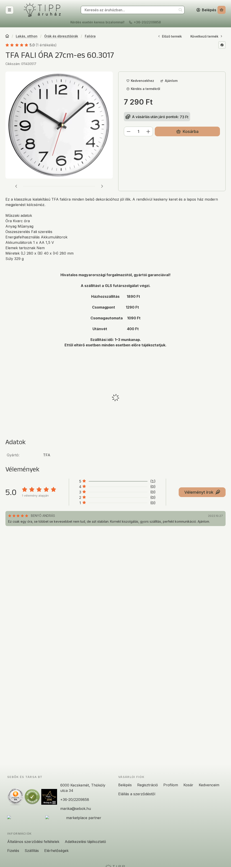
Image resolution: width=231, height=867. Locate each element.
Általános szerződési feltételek (33, 841)
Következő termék (204, 36)
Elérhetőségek (56, 850)
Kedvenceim (209, 785)
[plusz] (148, 132)
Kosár (188, 785)
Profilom (170, 785)
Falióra (90, 36)
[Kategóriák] (9, 10)
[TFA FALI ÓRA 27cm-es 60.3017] (59, 125)
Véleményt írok (198, 492)
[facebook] (222, 45)
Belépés (125, 785)
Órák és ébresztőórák (61, 36)
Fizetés (13, 850)
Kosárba (191, 131)
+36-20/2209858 (147, 22)
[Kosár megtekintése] (221, 10)
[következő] (102, 186)
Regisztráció (147, 785)
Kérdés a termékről (145, 89)
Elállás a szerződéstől (136, 794)
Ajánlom (171, 81)
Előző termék (172, 36)
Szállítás (32, 850)
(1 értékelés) (46, 45)
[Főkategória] (7, 36)
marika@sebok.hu (75, 808)
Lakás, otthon (26, 36)
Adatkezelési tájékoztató (85, 841)
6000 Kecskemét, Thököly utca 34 (82, 788)
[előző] (16, 186)
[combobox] (133, 10)
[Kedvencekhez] (140, 80)
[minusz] (129, 132)
